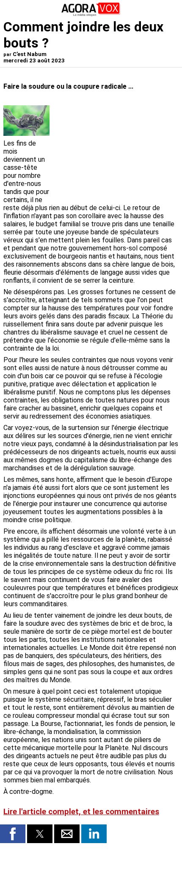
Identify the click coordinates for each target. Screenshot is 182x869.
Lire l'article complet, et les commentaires (81, 811)
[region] (115, 149)
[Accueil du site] (91, 15)
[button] (12, 833)
